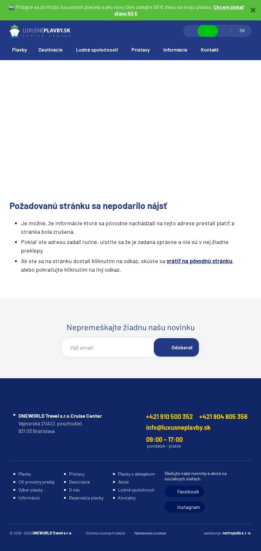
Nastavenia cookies (150, 533)
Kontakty (127, 497)
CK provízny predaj (36, 482)
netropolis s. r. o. (237, 533)
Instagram (188, 507)
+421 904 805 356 (223, 416)
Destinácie (51, 49)
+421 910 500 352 (169, 416)
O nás (74, 489)
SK (242, 30)
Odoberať (182, 347)
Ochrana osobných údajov (105, 533)
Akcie (123, 482)
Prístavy (140, 49)
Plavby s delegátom (136, 474)
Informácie (175, 49)
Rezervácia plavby (86, 497)
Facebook (188, 491)
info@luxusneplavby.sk (178, 427)
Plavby (19, 49)
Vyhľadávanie (190, 31)
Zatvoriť (253, 10)
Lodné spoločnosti (97, 49)
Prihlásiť (224, 31)
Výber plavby (30, 489)
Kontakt (210, 49)
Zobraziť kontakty (207, 31)
